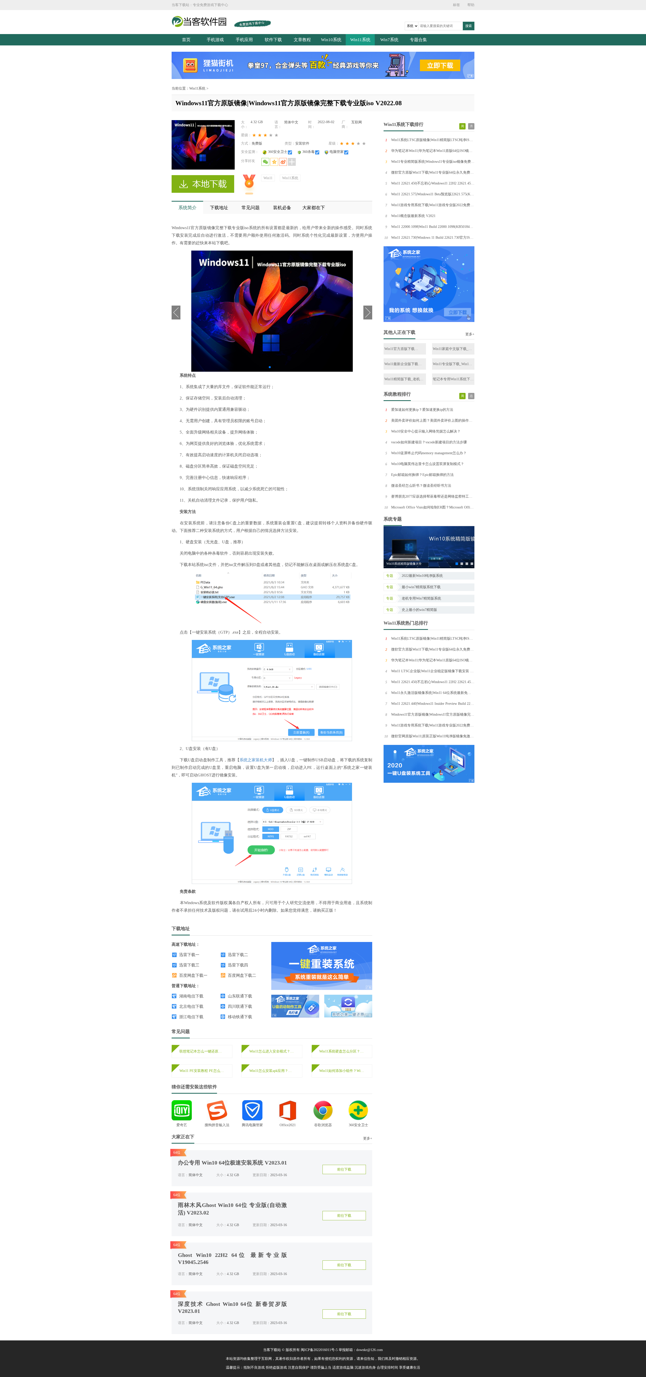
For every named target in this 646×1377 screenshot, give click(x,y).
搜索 (468, 26)
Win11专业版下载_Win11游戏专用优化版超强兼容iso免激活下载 (452, 364)
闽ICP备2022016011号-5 (319, 1350)
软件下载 (273, 39)
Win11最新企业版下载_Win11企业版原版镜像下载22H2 (403, 364)
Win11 (268, 178)
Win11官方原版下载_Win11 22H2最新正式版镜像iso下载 (404, 349)
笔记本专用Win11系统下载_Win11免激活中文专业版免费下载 (453, 379)
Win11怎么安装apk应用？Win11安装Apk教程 (271, 1071)
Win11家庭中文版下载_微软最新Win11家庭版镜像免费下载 (453, 349)
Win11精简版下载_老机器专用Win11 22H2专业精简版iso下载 (403, 379)
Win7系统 (389, 39)
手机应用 (244, 39)
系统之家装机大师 (255, 760)
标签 (456, 5)
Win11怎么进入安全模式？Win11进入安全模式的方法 (271, 1051)
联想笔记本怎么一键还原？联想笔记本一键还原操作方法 (202, 1051)
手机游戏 (215, 39)
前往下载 (344, 1169)
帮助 (470, 5)
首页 (186, 39)
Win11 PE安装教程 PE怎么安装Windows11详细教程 (202, 1071)
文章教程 (302, 39)
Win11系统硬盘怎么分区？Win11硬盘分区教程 (341, 1051)
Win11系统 (360, 39)
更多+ (367, 1138)
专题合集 (418, 39)
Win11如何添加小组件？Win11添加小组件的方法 (341, 1071)
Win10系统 (331, 39)
